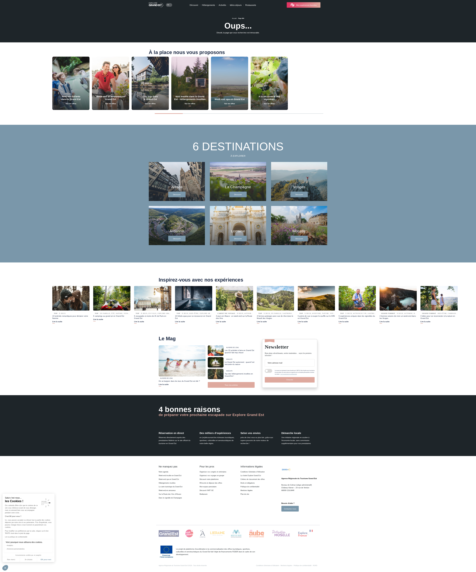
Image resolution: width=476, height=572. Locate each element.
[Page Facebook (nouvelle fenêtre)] (282, 516)
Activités (222, 5)
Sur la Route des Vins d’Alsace (170, 494)
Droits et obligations (247, 483)
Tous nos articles (231, 385)
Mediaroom (204, 494)
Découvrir (194, 5)
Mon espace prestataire (208, 487)
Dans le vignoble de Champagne (170, 498)
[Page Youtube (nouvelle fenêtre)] (289, 516)
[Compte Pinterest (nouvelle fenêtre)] (292, 516)
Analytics (10, 545)
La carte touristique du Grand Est (170, 487)
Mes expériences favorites (306, 5)
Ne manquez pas (168, 466)
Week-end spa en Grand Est (169, 479)
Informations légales (251, 466)
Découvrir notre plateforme (209, 479)
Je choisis (28, 559)
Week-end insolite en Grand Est (170, 475)
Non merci (11, 559)
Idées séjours (236, 5)
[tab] (169, 113)
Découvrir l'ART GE (207, 490)
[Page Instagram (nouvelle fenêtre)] (286, 516)
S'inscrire (289, 380)
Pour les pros (207, 466)
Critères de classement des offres (252, 479)
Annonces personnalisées (16, 549)
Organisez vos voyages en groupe (212, 475)
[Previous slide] (422, 113)
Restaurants (250, 5)
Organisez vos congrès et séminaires (213, 472)
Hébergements (208, 5)
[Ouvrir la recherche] (325, 5)
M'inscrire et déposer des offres (211, 483)
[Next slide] (436, 113)
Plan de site (244, 494)
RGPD (315, 565)
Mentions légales (246, 490)
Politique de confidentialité (249, 487)
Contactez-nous (290, 509)
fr (168, 5)
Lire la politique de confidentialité (16, 537)
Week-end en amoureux (167, 490)
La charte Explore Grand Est (250, 475)
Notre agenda (163, 472)
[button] (5, 568)
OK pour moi (46, 559)
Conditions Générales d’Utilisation (252, 472)
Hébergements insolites (167, 483)
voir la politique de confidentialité (288, 374)
